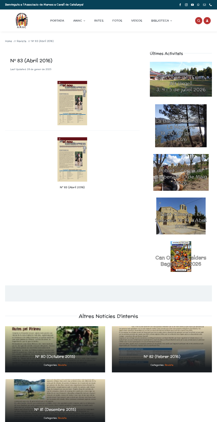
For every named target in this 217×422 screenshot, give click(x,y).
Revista (62, 365)
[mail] (204, 4)
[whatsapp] (198, 4)
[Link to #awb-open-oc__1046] (198, 20)
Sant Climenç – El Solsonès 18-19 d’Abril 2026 (181, 220)
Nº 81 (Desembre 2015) (55, 409)
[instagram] (186, 4)
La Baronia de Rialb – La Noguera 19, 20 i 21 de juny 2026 (180, 130)
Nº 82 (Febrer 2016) (162, 356)
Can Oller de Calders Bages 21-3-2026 (180, 261)
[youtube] (192, 4)
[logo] (22, 14)
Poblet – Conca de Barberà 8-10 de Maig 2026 (181, 176)
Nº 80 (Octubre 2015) (55, 356)
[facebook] (180, 4)
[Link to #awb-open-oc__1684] (207, 20)
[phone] (210, 4)
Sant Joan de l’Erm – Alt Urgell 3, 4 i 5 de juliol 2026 (180, 83)
